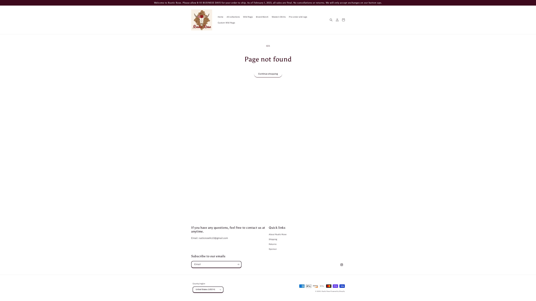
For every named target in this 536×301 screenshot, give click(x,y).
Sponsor (273, 249)
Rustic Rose (326, 291)
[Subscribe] (238, 264)
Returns (272, 244)
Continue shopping (268, 74)
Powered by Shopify (338, 291)
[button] (331, 20)
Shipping (273, 239)
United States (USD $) (205, 289)
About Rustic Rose (277, 234)
